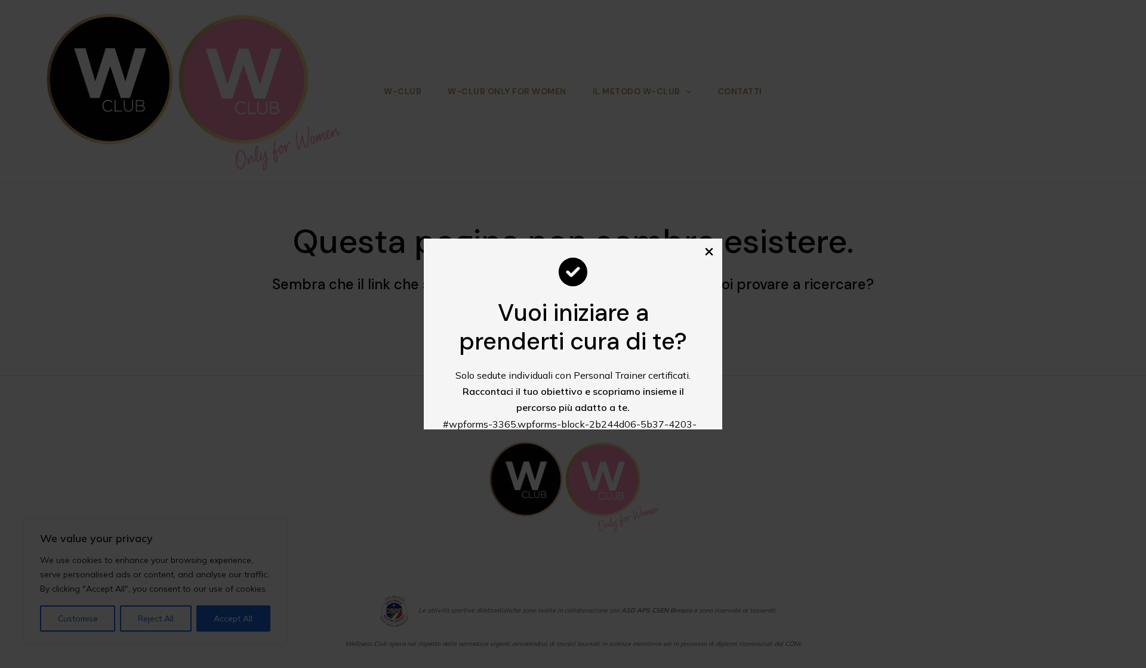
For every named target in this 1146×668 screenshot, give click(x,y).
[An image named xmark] (709, 252)
